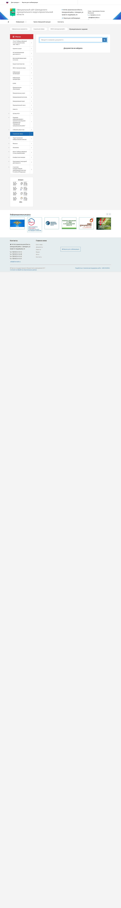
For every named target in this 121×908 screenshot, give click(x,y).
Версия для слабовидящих (30, 2)
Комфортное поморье (19, 157)
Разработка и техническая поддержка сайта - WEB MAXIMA (92, 268)
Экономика (16, 147)
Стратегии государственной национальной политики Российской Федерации (19, 169)
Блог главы (39, 244)
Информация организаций (16, 72)
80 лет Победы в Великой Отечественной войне (20, 152)
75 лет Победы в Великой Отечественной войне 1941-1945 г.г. (20, 43)
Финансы (15, 143)
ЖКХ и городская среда (19, 68)
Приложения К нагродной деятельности (20, 162)
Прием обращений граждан (42, 22)
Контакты (61, 22)
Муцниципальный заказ (19, 105)
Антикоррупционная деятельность (18, 53)
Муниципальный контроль (20, 97)
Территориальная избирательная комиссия (19, 138)
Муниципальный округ (19, 101)
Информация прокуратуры (16, 78)
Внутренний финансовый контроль (19, 59)
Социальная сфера (38, 29)
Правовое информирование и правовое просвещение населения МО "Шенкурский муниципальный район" (19, 121)
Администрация (17, 48)
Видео (38, 252)
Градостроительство (18, 64)
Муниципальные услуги (19, 93)
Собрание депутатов (18, 129)
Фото (37, 254)
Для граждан (15, 2)
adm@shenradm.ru (15, 261)
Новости (15, 109)
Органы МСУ (16, 113)
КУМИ (14, 83)
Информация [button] (20, 22)
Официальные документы (19, 29)
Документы (39, 247)
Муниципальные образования (17, 88)
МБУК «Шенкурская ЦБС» (57, 29)
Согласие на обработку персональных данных (23, 270)
